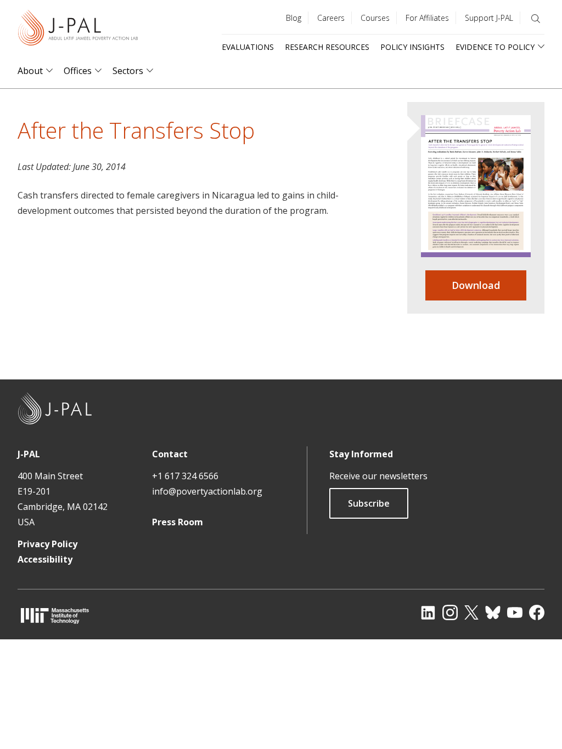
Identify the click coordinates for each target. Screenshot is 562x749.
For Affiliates (427, 18)
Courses (375, 18)
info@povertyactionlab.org (207, 491)
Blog (293, 18)
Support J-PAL (489, 18)
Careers (331, 18)
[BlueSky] (493, 612)
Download (476, 285)
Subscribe (369, 503)
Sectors (128, 71)
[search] (535, 18)
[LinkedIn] (428, 612)
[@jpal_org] (450, 612)
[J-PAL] (78, 30)
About (30, 71)
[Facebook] (536, 612)
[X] (471, 612)
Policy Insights (412, 47)
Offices (78, 71)
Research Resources (327, 47)
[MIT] (55, 615)
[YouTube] (514, 612)
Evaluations (248, 47)
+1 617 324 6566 (185, 476)
